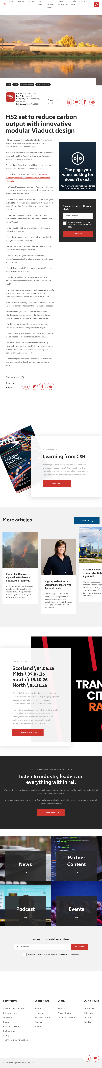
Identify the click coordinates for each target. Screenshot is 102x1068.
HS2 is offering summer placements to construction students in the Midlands (28, 178)
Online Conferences (62, 3)
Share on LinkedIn (68, 102)
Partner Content (43, 1017)
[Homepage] (4, 5)
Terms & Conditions (67, 1017)
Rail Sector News (11, 1026)
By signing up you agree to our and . (79, 224)
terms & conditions (75, 224)
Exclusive (83, 1)
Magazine (20, 1)
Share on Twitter (76, 102)
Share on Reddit (92, 102)
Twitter (87, 1022)
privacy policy (74, 954)
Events (38, 1009)
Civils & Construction (13, 1009)
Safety (6, 1035)
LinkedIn (88, 1017)
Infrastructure (10, 1013)
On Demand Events (50, 4)
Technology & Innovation (15, 1040)
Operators (8, 1017)
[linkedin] (87, 1058)
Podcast (31, 1)
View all (86, 521)
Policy (6, 1022)
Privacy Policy (64, 1013)
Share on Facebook (84, 102)
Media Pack (73, 3)
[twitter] (95, 1058)
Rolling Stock (9, 1031)
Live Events (40, 3)
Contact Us (89, 1009)
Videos (38, 1026)
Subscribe (88, 1013)
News (10, 1)
